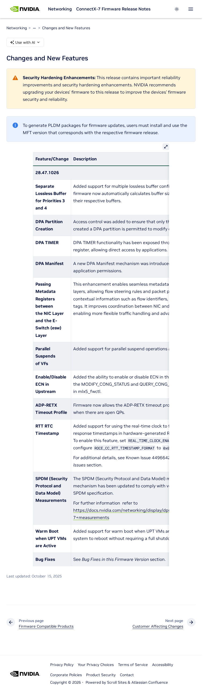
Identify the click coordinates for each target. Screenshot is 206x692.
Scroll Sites (117, 682)
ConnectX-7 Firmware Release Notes (113, 9)
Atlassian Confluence (149, 682)
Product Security (101, 674)
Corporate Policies (66, 674)
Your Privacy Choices (96, 664)
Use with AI (25, 42)
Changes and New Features (66, 27)
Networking (60, 9)
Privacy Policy (61, 664)
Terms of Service (133, 664)
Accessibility (162, 664)
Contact (127, 674)
